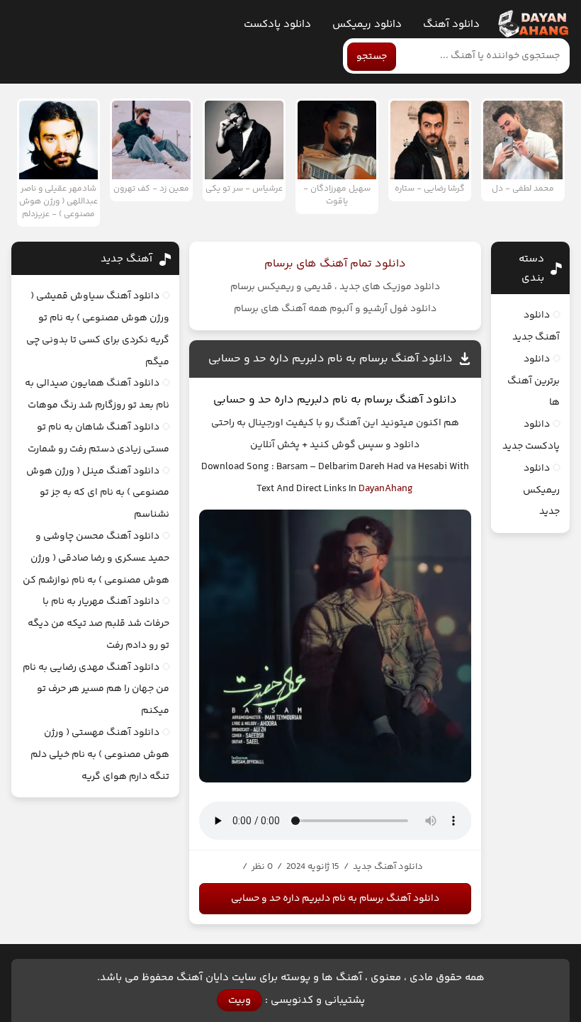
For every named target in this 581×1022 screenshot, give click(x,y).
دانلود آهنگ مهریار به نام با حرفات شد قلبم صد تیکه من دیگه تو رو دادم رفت (98, 623)
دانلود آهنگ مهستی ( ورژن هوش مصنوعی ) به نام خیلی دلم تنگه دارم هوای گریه (99, 755)
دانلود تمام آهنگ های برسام (335, 264)
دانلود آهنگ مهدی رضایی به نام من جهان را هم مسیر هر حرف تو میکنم (96, 689)
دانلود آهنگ (451, 24)
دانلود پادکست (277, 24)
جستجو (371, 56)
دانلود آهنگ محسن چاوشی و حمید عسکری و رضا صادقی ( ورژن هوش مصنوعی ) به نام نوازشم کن (96, 558)
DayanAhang (386, 489)
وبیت (239, 1000)
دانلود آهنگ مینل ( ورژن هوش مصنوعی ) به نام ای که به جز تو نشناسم (97, 493)
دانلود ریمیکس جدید (541, 490)
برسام (378, 400)
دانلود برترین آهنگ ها (533, 381)
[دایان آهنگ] (532, 24)
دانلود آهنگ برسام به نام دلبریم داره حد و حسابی (330, 359)
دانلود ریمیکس (367, 24)
